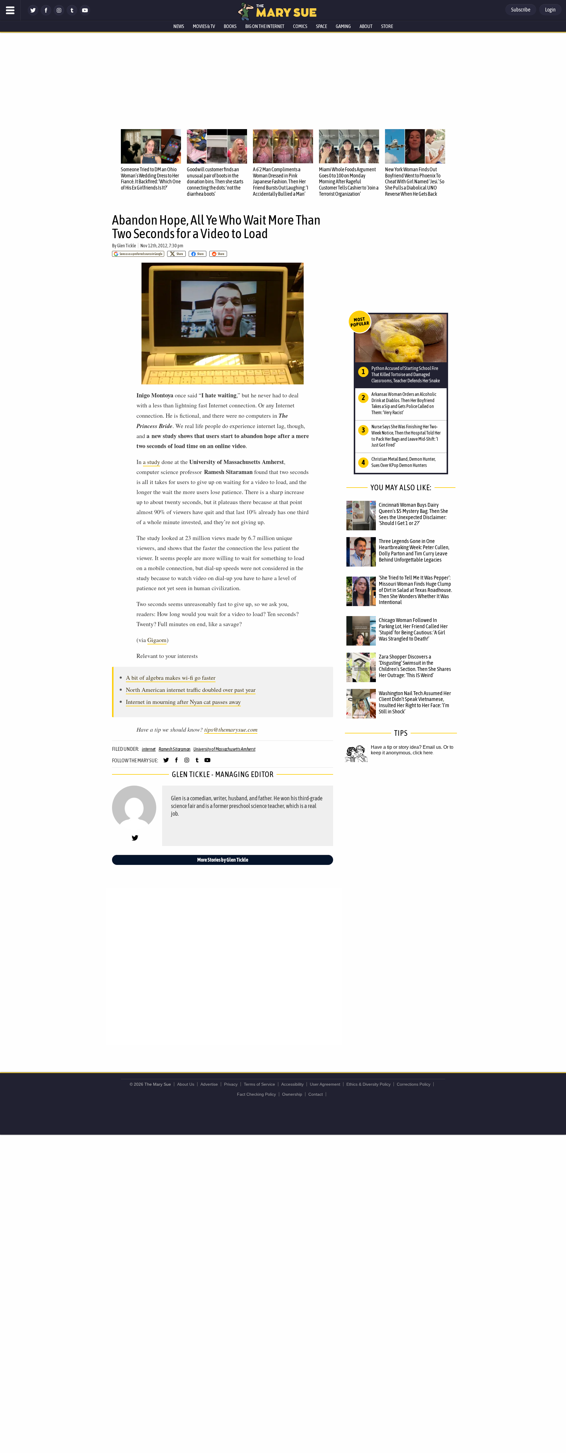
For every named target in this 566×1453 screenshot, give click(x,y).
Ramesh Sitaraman (174, 749)
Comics (300, 26)
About (366, 26)
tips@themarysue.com (230, 729)
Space (321, 26)
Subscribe (520, 9)
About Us (185, 1084)
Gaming (343, 26)
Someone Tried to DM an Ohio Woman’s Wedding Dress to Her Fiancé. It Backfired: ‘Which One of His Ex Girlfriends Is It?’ (151, 178)
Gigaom (157, 640)
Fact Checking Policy (256, 1094)
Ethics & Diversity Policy (368, 1084)
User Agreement (325, 1084)
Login (550, 9)
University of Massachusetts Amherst (224, 749)
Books (230, 26)
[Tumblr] (72, 14)
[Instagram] (59, 14)
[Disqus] (224, 966)
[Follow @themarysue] (33, 14)
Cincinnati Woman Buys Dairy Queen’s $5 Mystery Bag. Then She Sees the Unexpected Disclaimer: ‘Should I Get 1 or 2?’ (413, 513)
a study (151, 462)
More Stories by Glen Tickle (222, 860)
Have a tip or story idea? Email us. (406, 747)
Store (387, 26)
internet (149, 749)
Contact (315, 1094)
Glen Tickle (126, 245)
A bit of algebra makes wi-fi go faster (170, 678)
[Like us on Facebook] (46, 14)
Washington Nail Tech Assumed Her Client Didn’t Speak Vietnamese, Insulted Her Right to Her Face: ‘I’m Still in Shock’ (415, 702)
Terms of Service (259, 1084)
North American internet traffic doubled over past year (191, 690)
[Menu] (10, 10)
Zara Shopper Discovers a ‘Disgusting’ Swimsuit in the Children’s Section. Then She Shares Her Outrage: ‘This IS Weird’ (415, 665)
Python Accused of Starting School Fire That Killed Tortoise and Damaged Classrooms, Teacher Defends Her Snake (405, 374)
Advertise (209, 1084)
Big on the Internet (264, 26)
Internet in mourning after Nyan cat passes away (183, 702)
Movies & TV (204, 26)
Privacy (231, 1084)
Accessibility (292, 1084)
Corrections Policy (413, 1084)
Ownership (292, 1094)
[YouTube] (85, 14)
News (178, 26)
